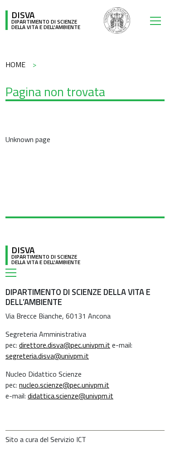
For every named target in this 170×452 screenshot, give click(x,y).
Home (15, 64)
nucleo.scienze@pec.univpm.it (64, 384)
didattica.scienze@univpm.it (70, 395)
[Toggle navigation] (157, 20)
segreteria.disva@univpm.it (47, 355)
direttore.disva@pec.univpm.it (64, 344)
